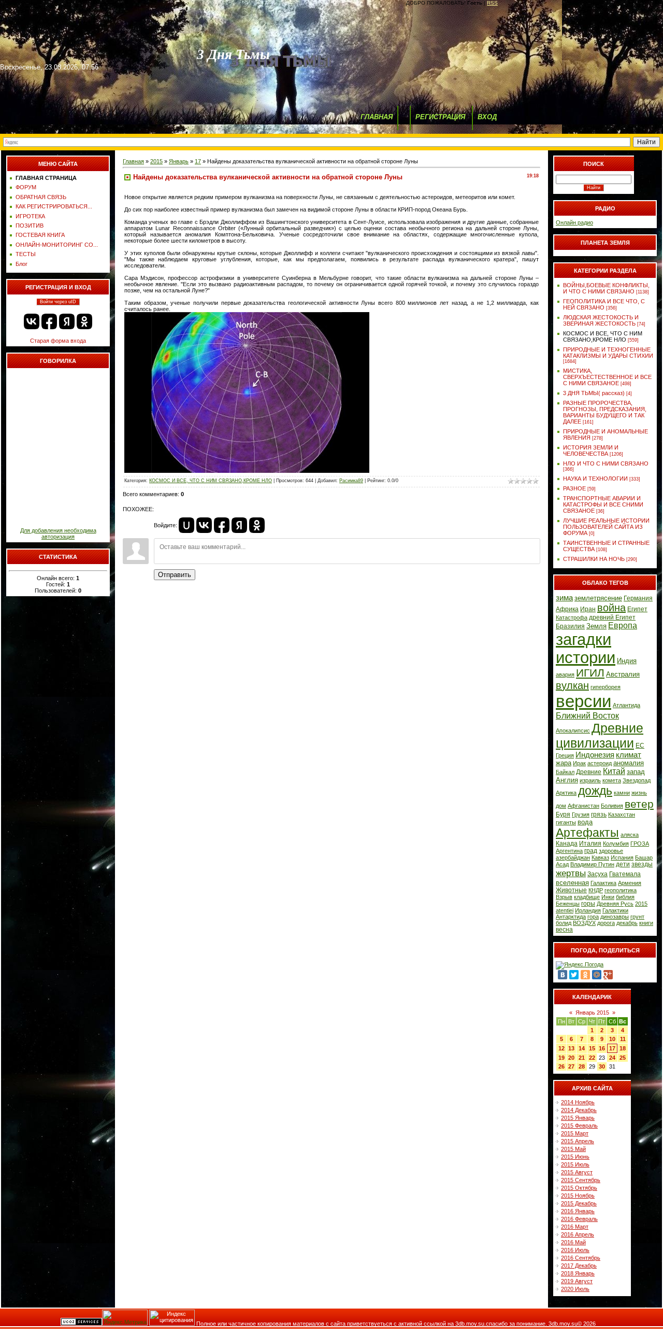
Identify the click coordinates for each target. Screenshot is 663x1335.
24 (612, 1058)
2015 (156, 161)
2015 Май (573, 1149)
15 (592, 1048)
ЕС (640, 745)
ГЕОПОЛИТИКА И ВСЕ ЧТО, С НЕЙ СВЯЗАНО (604, 304)
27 (571, 1066)
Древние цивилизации (599, 735)
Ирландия (588, 910)
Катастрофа (571, 617)
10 (612, 1039)
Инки (607, 897)
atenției (564, 910)
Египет (637, 609)
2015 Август (577, 1172)
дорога (606, 923)
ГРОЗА (639, 843)
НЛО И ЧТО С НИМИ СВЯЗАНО (605, 463)
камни (622, 793)
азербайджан (573, 857)
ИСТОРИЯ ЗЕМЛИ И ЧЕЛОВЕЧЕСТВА (590, 450)
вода (585, 822)
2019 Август (577, 1281)
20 (571, 1058)
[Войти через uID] (186, 525)
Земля (596, 626)
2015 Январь (578, 1118)
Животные (571, 890)
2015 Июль (575, 1164)
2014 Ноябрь (578, 1102)
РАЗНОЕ (574, 488)
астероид (599, 763)
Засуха (597, 874)
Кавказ (600, 857)
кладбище (587, 897)
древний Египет (612, 617)
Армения (629, 883)
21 (582, 1058)
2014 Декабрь (579, 1110)
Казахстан (621, 814)
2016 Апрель (577, 1234)
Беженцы (568, 904)
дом (561, 806)
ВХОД (487, 117)
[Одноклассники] (585, 974)
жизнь (639, 793)
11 (623, 1039)
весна (564, 929)
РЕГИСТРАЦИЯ (440, 117)
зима (564, 598)
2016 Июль (575, 1250)
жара (563, 763)
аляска (630, 835)
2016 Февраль (579, 1219)
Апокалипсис (573, 730)
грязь (599, 814)
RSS (492, 3)
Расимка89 (351, 480)
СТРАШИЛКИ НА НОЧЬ (594, 559)
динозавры (614, 917)
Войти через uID (58, 301)
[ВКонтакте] (562, 974)
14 (582, 1048)
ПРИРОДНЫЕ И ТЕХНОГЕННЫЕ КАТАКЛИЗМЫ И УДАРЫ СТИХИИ (608, 352)
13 (571, 1048)
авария (565, 674)
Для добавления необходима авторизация (58, 533)
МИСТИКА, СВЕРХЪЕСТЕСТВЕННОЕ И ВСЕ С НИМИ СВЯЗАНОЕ (607, 377)
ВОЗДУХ (584, 923)
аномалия (628, 763)
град (590, 850)
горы (588, 903)
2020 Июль (575, 1289)
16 (602, 1048)
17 (198, 161)
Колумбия (616, 843)
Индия (627, 661)
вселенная (572, 883)
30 (602, 1066)
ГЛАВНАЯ (377, 117)
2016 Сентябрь (580, 1258)
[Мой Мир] (596, 974)
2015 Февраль (579, 1125)
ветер (639, 804)
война (611, 607)
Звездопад (637, 780)
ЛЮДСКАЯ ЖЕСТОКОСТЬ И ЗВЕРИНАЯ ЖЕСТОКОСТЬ (601, 320)
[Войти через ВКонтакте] (31, 321)
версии (583, 701)
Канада (567, 843)
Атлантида (626, 705)
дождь (595, 790)
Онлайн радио (574, 222)
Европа (622, 625)
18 (622, 1048)
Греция (565, 755)
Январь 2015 (592, 1012)
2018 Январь (578, 1273)
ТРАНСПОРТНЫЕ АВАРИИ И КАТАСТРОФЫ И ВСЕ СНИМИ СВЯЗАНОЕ (603, 504)
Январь (179, 161)
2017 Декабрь (579, 1265)
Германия (638, 598)
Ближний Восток (587, 715)
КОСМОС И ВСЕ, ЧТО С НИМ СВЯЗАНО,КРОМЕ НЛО (210, 480)
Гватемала (625, 874)
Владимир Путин (592, 864)
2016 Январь (578, 1211)
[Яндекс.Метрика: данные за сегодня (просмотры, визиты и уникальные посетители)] (125, 1318)
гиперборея (605, 687)
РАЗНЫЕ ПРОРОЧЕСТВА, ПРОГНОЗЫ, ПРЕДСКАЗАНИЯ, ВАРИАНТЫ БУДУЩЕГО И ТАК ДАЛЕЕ (604, 412)
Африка (567, 609)
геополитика (620, 890)
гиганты (566, 822)
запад (636, 772)
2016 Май (573, 1242)
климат (628, 755)
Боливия (612, 806)
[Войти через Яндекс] (67, 321)
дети (623, 864)
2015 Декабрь (579, 1203)
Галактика (603, 883)
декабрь (627, 923)
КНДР (595, 890)
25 (622, 1058)
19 (561, 1058)
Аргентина (569, 851)
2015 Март (574, 1133)
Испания (622, 857)
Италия (590, 843)
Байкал (565, 772)
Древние (588, 772)
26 (561, 1066)
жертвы (571, 873)
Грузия (580, 814)
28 (582, 1066)
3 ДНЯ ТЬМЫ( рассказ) (594, 393)
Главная (133, 161)
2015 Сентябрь (580, 1180)
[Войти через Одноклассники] (84, 321)
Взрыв (564, 897)
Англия (567, 780)
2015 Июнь (575, 1157)
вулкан (572, 685)
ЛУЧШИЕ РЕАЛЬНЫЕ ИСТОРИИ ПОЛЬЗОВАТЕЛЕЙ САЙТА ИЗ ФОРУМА (606, 526)
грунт (637, 917)
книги (646, 923)
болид (563, 923)
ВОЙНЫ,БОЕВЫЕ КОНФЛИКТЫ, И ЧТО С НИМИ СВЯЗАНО (606, 288)
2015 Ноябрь (578, 1195)
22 (592, 1058)
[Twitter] (574, 974)
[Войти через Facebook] (49, 321)
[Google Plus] (608, 974)
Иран (588, 609)
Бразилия (570, 626)
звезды (642, 864)
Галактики (615, 910)
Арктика (566, 793)
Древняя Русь (615, 904)
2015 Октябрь (579, 1188)
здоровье (611, 851)
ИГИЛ (590, 673)
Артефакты (587, 832)
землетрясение (598, 598)
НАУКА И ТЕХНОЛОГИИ (595, 478)
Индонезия (594, 755)
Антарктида (571, 917)
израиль (590, 780)
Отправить (174, 575)
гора (593, 917)
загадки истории (585, 648)
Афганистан (583, 806)
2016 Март (574, 1227)
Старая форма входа (58, 341)
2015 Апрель (577, 1141)
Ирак (579, 763)
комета (611, 780)
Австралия (623, 674)
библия (625, 897)
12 (561, 1048)
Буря (563, 814)
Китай (614, 771)
